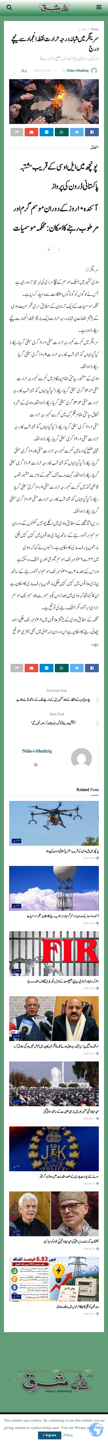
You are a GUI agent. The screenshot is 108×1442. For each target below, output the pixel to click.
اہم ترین (16, 841)
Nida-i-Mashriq (78, 70)
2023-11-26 (42, 70)
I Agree (49, 1435)
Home (95, 29)
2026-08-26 (89, 1249)
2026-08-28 (89, 1053)
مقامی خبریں (82, 29)
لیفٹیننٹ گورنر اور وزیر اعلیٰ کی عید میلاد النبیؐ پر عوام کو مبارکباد (71, 1242)
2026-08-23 (89, 1314)
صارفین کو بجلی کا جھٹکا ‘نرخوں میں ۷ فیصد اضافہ (77, 1307)
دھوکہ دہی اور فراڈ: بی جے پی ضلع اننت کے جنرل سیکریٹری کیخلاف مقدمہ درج (63, 981)
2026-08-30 (89, 858)
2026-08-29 (89, 923)
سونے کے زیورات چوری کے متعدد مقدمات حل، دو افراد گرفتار (69, 1177)
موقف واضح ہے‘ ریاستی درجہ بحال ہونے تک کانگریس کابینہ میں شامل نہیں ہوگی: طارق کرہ (56, 1046)
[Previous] (59, 250)
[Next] (49, 250)
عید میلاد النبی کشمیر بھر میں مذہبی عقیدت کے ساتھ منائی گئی (71, 1112)
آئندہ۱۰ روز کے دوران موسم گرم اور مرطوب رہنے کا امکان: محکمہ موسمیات (63, 916)
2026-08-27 (89, 1118)
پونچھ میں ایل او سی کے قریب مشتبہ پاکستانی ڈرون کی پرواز (72, 851)
